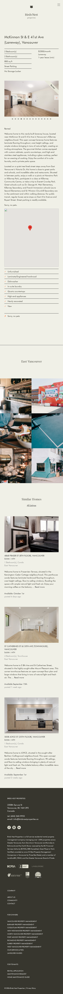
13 (47, 119)
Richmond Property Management (21, 940)
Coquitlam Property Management (22, 927)
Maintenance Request (16, 974)
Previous (6, 97)
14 (50, 119)
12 (44, 119)
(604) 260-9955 (18, 816)
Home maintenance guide (18, 977)
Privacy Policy (31, 988)
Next (56, 97)
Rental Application (15, 971)
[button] (30, 228)
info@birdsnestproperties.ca (25, 819)
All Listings (31, 505)
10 (38, 119)
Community (12, 900)
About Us (11, 897)
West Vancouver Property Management (24, 947)
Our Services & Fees (15, 950)
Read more (40, 587)
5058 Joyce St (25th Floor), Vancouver (24, 738)
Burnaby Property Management (20, 924)
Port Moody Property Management (22, 937)
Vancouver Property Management (22, 921)
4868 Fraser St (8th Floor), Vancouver (24, 557)
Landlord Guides (14, 953)
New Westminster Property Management (24, 931)
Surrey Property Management (20, 943)
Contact (11, 903)
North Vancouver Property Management (25, 934)
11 (41, 119)
